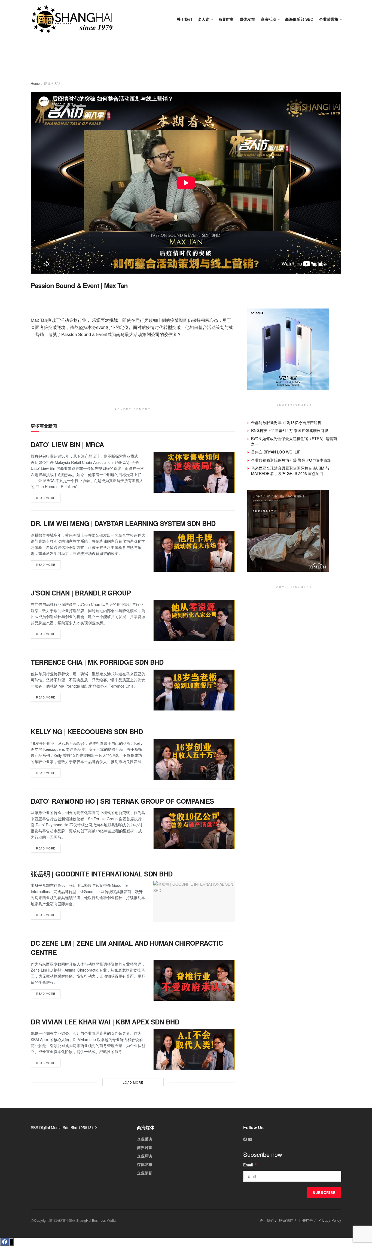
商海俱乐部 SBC (299, 19)
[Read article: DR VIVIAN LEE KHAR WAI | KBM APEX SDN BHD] (194, 1049)
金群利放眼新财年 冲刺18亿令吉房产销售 (286, 422)
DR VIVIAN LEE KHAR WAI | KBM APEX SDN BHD (105, 1021)
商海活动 (268, 19)
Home (35, 83)
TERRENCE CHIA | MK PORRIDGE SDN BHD (97, 662)
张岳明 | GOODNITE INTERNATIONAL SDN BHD (102, 873)
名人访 (203, 19)
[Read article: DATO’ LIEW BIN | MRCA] (194, 472)
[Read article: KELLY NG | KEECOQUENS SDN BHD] (194, 759)
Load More (133, 1082)
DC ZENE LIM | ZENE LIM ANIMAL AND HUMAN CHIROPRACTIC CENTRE (127, 947)
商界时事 (226, 19)
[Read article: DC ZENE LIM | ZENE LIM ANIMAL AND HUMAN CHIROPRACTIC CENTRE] (194, 980)
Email (250, 1165)
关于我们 (184, 19)
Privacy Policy (329, 1220)
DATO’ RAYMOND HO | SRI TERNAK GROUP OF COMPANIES (122, 801)
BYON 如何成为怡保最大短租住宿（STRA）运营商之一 (294, 441)
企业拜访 (144, 1156)
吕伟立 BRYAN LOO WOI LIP (275, 452)
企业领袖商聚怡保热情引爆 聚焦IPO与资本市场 (291, 460)
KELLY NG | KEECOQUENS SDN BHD (87, 731)
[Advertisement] (186, 60)
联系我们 (286, 1220)
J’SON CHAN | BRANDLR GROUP (81, 592)
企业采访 (144, 1139)
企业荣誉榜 (328, 19)
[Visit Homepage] (71, 19)
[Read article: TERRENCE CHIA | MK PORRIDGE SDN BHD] (194, 690)
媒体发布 (247, 19)
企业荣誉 (144, 1172)
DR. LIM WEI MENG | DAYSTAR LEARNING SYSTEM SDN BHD (123, 523)
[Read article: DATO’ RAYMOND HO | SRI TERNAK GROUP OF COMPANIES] (194, 828)
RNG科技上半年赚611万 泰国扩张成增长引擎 (289, 430)
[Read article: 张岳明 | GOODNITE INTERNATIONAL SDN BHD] (194, 901)
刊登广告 (306, 1220)
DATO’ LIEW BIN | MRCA (67, 444)
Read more (48, 497)
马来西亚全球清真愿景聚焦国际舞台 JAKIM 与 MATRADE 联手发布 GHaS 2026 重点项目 (290, 470)
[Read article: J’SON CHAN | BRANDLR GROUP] (194, 620)
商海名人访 (52, 83)
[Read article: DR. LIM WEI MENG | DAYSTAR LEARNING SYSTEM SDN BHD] (194, 551)
